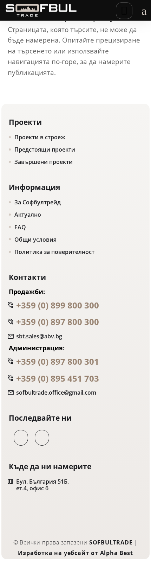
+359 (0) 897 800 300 (57, 321)
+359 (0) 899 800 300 (57, 305)
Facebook (18, 437)
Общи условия (35, 239)
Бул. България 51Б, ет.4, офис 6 (42, 485)
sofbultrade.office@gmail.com (56, 392)
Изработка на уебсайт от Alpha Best (75, 553)
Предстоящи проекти (44, 149)
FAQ (20, 227)
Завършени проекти (43, 162)
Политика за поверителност (54, 252)
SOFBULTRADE (111, 542)
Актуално (27, 214)
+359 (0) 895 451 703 (57, 378)
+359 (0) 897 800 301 (57, 361)
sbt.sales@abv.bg (39, 336)
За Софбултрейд (37, 202)
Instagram (39, 437)
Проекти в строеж (39, 137)
